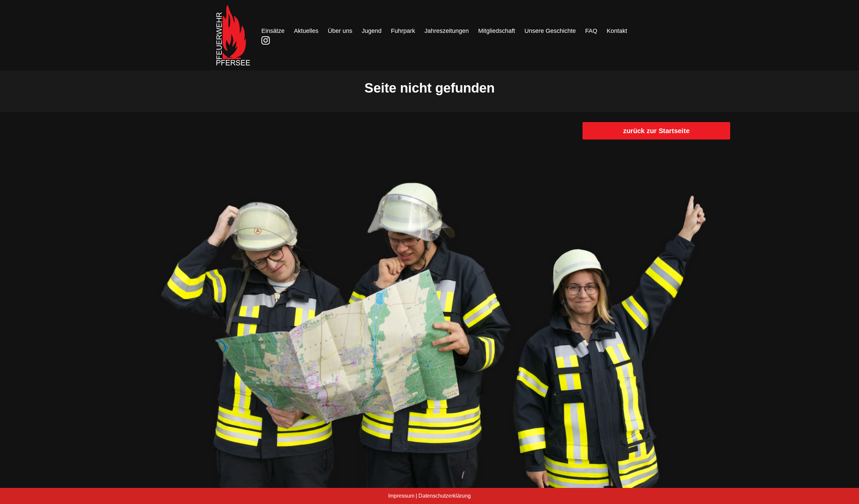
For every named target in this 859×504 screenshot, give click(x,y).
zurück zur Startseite (656, 130)
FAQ (591, 30)
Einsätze (273, 30)
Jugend (372, 30)
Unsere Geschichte (550, 30)
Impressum (401, 496)
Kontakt (617, 30)
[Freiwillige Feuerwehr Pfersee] (233, 35)
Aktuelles (306, 30)
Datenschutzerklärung (444, 496)
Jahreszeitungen (446, 30)
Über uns (340, 30)
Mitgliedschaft (496, 30)
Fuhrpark (403, 30)
